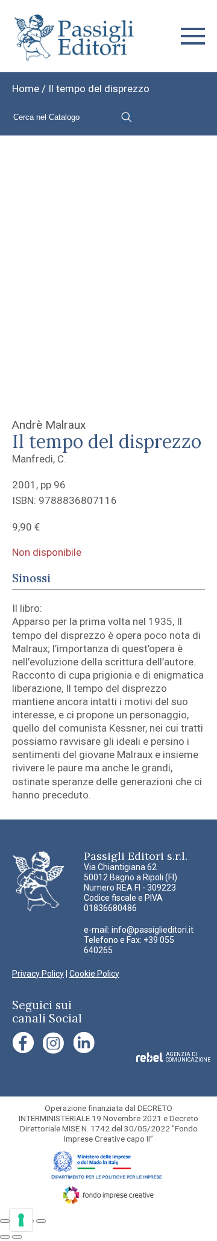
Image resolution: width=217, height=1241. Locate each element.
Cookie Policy (94, 973)
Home (25, 88)
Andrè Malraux (49, 425)
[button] (193, 36)
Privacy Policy (38, 973)
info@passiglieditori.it (152, 930)
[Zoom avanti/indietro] (5, 1221)
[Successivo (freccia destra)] (17, 1237)
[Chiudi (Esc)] (41, 1221)
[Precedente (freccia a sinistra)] (5, 1237)
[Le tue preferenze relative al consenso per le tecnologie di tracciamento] (21, 1219)
